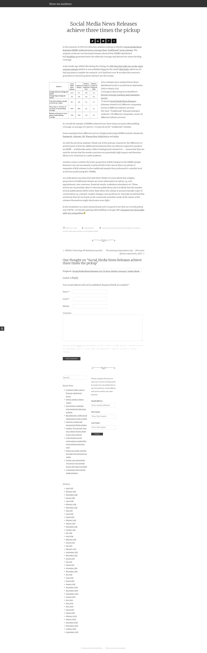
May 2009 (69, 607)
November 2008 (72, 626)
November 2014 (71, 527)
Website (66, 306)
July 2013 (69, 546)
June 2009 (69, 603)
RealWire (71, 56)
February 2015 (71, 520)
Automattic (121, 648)
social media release (90, 231)
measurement (107, 228)
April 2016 (69, 501)
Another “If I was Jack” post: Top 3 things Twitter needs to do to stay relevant (76, 431)
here (104, 69)
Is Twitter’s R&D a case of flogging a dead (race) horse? (75, 393)
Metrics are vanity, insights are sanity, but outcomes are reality (76, 454)
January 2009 (71, 619)
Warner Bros (91, 136)
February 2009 (71, 616)
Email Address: (97, 401)
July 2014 (69, 533)
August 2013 (70, 543)
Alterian (77, 136)
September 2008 (72, 632)
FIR (111, 66)
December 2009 (72, 587)
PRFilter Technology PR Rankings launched (82, 250)
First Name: (95, 412)
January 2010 (70, 584)
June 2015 (69, 511)
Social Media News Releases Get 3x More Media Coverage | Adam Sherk (106, 271)
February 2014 (71, 539)
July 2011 (69, 562)
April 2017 (69, 488)
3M (83, 136)
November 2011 (71, 555)
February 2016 (71, 504)
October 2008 (71, 629)
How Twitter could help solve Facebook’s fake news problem (76, 409)
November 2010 (72, 571)
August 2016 (70, 498)
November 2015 (71, 508)
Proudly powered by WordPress (91, 648)
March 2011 (70, 565)
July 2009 (69, 600)
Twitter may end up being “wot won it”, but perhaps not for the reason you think (76, 463)
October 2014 (70, 530)
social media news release (72, 231)
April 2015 (69, 514)
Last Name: (95, 423)
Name (66, 292)
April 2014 (69, 536)
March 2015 (70, 517)
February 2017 (71, 492)
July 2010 (69, 575)
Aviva (116, 136)
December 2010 (71, 568)
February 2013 (71, 549)
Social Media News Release (122, 101)
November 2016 (72, 495)
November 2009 (72, 591)
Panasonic (67, 136)
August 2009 (70, 597)
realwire (137, 228)
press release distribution (123, 228)
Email (66, 299)
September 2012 (72, 552)
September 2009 (72, 594)
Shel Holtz (124, 69)
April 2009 (70, 610)
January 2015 (70, 523)
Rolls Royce (103, 136)
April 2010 (69, 578)
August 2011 (70, 559)
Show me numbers (60, 3)
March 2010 (70, 581)
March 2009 (70, 613)
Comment (67, 313)
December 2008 (72, 623)
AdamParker (89, 228)
